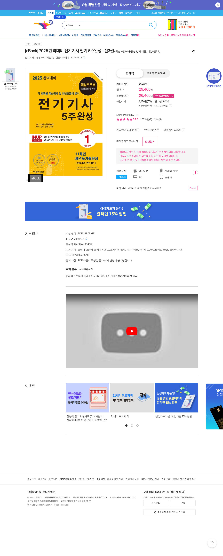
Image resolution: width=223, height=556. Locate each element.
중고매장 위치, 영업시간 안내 (171, 512)
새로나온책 (64, 35)
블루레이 (129, 13)
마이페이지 (171, 13)
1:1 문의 (156, 503)
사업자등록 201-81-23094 (56, 497)
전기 (112, 275)
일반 (160, 35)
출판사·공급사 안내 (150, 479)
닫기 (218, 5)
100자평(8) (146, 119)
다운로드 (122, 176)
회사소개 (31, 479)
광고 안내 (165, 479)
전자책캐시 (86, 35)
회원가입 (161, 13)
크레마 (168, 177)
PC (140, 177)
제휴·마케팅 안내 (115, 479)
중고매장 (104, 13)
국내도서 (41, 13)
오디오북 (97, 35)
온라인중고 (93, 13)
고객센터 (181, 13)
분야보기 (36, 35)
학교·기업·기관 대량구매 (184, 479)
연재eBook (122, 35)
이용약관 (53, 479)
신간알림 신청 (86, 269)
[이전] (35, 124)
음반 (121, 13)
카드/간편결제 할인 (126, 129)
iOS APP (143, 170)
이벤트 (75, 35)
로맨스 (174, 35)
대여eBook (109, 35)
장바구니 (190, 13)
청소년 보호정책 (86, 479)
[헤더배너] (182, 24)
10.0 (136, 119)
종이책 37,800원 (156, 73)
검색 (151, 25)
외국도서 (68, 13)
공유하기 (193, 51)
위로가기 (212, 543)
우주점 (113, 13)
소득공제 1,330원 (173, 129)
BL (194, 35)
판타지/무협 (185, 35)
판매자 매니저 (132, 479)
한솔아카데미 (62, 57)
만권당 (59, 13)
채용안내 (42, 479)
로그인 (154, 13)
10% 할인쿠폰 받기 (163, 96)
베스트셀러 (50, 35)
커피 (138, 13)
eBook (69, 25)
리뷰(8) (158, 119)
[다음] (96, 124)
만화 (167, 35)
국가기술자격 (100, 275)
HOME (32, 12)
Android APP (170, 170)
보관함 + (149, 141)
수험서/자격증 (83, 275)
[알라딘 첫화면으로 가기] (44, 24)
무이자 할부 (150, 129)
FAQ (183, 503)
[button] (126, 425)
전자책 (51, 13)
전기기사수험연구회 (35, 57)
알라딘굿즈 (80, 13)
